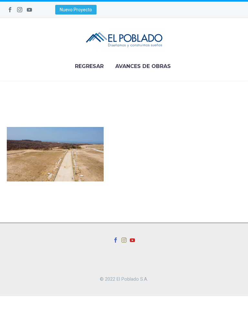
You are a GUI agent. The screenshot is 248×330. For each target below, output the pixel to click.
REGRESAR (89, 66)
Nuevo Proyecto (76, 9)
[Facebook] (10, 9)
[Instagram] (20, 9)
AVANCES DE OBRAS (143, 66)
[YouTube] (29, 9)
